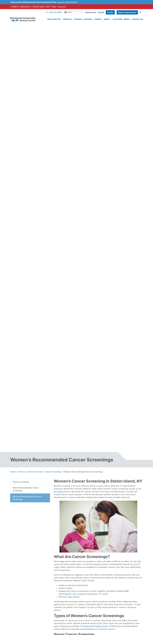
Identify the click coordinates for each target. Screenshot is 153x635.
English (69, 12)
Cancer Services (35, 472)
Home (13, 472)
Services (67, 19)
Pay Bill (101, 12)
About (107, 19)
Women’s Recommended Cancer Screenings (27, 498)
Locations (117, 19)
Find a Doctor (53, 19)
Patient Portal (90, 12)
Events (98, 19)
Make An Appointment (127, 12)
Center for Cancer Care (128, 577)
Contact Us (137, 19)
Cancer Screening (53, 472)
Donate (110, 12)
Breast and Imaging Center (96, 626)
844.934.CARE (55, 12)
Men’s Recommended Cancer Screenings (26, 489)
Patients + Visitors (83, 19)
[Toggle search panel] (140, 12)
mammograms (65, 594)
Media (126, 19)
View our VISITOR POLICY (68, 2)
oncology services (62, 491)
